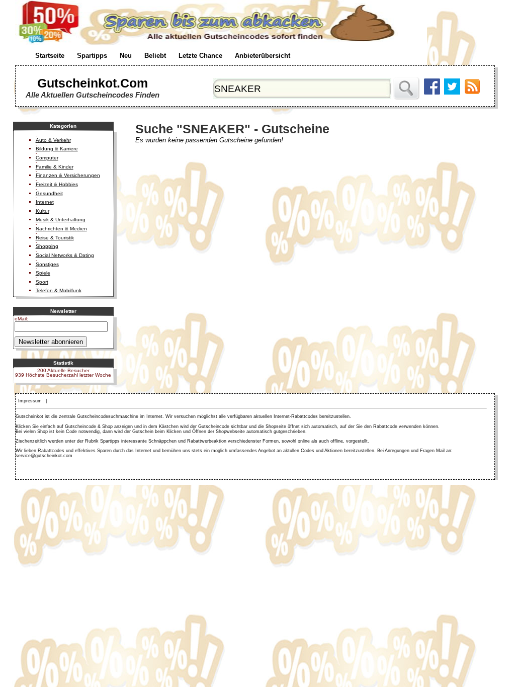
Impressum (30, 400)
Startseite (49, 55)
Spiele (43, 273)
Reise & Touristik (55, 237)
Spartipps (92, 55)
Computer (47, 157)
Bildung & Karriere (57, 148)
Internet (45, 202)
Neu (126, 55)
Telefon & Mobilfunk (58, 290)
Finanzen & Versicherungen (68, 175)
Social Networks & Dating (65, 255)
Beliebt (155, 55)
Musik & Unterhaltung (60, 219)
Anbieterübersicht (262, 55)
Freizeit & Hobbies (57, 184)
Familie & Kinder (54, 166)
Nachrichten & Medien (61, 228)
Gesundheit (49, 193)
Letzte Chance (200, 55)
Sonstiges (47, 264)
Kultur (42, 211)
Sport (42, 282)
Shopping (47, 246)
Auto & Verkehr (53, 140)
